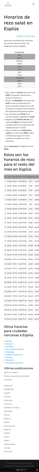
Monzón (9, 357)
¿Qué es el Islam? (11, 372)
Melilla (6, 440)
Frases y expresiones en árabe (16, 376)
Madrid (7, 433)
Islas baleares (9, 444)
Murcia (7, 415)
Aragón (7, 393)
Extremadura (9, 426)
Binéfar (9, 341)
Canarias (7, 404)
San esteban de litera (15, 349)
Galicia (6, 422)
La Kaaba (8, 380)
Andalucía (8, 386)
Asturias (7, 397)
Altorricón (10, 360)
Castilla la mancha (11, 408)
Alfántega (10, 352)
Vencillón (9, 347)
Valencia (7, 430)
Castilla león (9, 389)
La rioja (7, 448)
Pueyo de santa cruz (14, 355)
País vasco (8, 451)
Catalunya (8, 400)
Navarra (7, 419)
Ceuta (6, 437)
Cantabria (8, 411)
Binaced (9, 344)
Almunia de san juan (14, 363)
